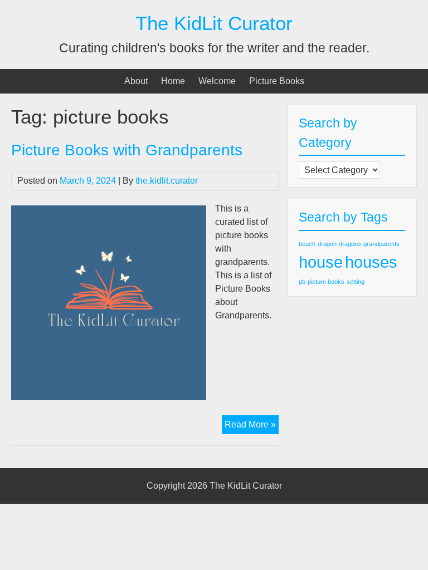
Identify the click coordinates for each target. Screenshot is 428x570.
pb (302, 281)
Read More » (252, 426)
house (321, 262)
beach (307, 243)
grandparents (381, 243)
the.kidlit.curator (166, 180)
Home (173, 81)
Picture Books (276, 81)
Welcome (217, 81)
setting (355, 281)
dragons (350, 243)
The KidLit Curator (214, 23)
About (136, 81)
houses (371, 262)
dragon (327, 243)
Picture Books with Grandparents (126, 150)
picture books (326, 281)
